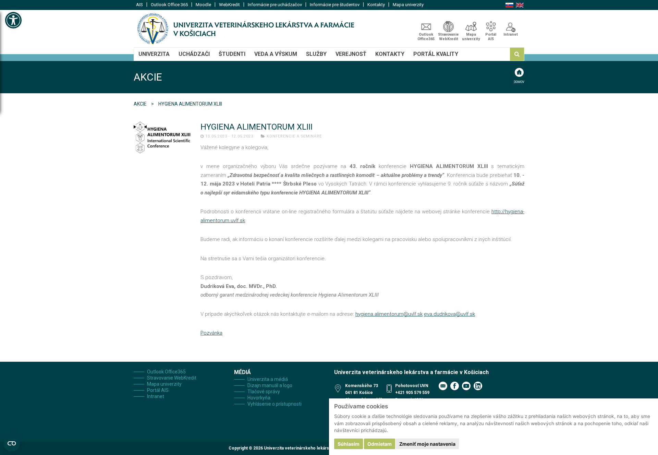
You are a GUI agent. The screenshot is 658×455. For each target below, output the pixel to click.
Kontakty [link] (376, 4)
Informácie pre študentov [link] (335, 4)
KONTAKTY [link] (389, 54)
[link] (13, 20)
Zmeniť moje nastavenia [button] (427, 444)
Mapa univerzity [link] (408, 4)
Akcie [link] (141, 104)
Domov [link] (519, 82)
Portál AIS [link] (490, 36)
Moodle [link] (203, 4)
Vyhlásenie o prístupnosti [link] (274, 404)
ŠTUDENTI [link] (232, 54)
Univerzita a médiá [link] (267, 379)
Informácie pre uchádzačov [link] (275, 4)
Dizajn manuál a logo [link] (269, 385)
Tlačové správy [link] (263, 391)
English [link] (520, 5)
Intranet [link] (510, 34)
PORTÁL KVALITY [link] (435, 54)
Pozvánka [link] (211, 333)
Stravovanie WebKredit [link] (448, 36)
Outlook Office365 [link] (426, 36)
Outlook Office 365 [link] (169, 4)
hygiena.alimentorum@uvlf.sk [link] (389, 314)
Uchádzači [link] (194, 54)
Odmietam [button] (379, 444)
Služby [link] (316, 54)
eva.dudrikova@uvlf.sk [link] (449, 314)
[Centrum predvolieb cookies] (11, 443)
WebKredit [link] (229, 4)
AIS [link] (139, 4)
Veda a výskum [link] (275, 54)
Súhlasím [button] (349, 444)
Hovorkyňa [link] (258, 397)
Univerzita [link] (154, 54)
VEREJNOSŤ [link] (351, 54)
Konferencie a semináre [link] (294, 136)
